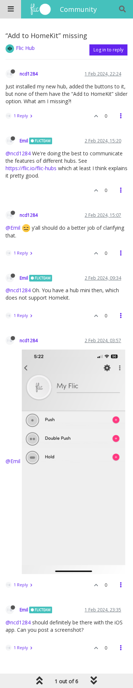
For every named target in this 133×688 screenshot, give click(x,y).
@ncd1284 (18, 153)
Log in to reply (108, 50)
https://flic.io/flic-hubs (31, 168)
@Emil (13, 227)
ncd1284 (29, 74)
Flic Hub (25, 47)
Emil (24, 141)
